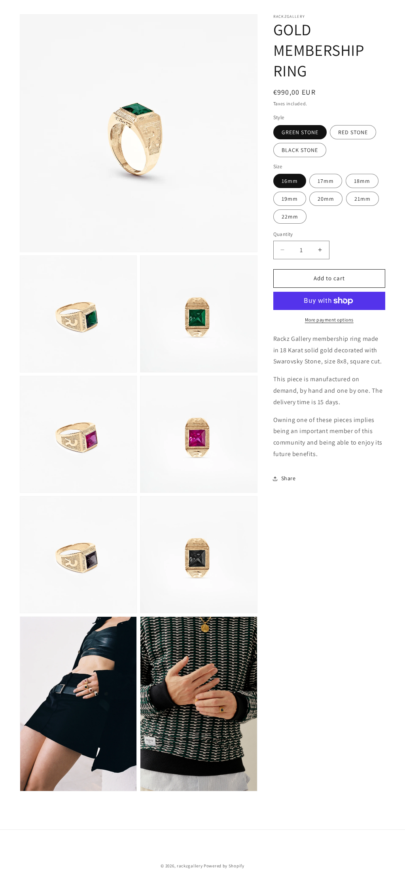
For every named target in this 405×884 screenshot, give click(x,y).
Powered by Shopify (224, 866)
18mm (362, 180)
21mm (362, 198)
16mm (290, 180)
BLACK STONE (300, 150)
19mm (290, 198)
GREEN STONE (300, 132)
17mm (326, 180)
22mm (290, 216)
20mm (326, 198)
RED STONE (353, 132)
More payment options (329, 320)
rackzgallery (189, 866)
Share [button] (288, 478)
